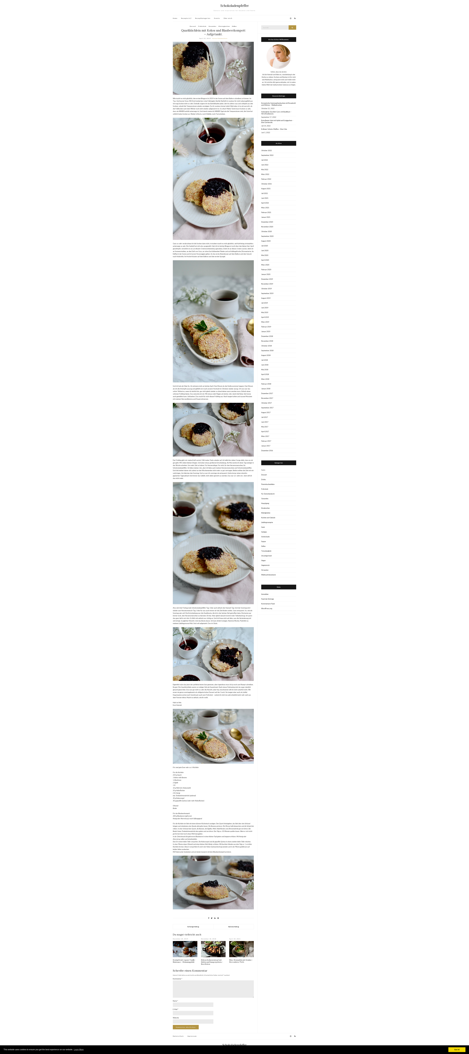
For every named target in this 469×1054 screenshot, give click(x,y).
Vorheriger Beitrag (193, 926)
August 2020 (266, 241)
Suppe (263, 541)
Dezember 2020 (267, 222)
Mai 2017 (264, 427)
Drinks (263, 479)
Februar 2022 (266, 179)
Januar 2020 (265, 274)
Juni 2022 (264, 165)
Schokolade (265, 537)
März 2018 (265, 379)
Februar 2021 (266, 212)
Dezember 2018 (267, 336)
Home (175, 18)
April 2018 (265, 374)
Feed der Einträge (267, 599)
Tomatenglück (266, 551)
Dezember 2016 (267, 451)
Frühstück (202, 26)
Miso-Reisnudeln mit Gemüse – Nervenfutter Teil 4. (241, 961)
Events (217, 18)
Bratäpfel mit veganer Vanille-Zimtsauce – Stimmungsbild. (184, 961)
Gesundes (212, 26)
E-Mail (175, 1009)
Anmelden (264, 594)
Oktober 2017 (266, 403)
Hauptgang (265, 503)
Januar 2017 (265, 446)
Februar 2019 (266, 327)
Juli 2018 (264, 360)
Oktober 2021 (266, 184)
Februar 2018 (266, 384)
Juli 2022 (264, 160)
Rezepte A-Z (186, 18)
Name (175, 1001)
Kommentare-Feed (268, 604)
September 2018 (267, 350)
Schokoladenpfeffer (234, 6)
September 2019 (267, 293)
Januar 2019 (265, 331)
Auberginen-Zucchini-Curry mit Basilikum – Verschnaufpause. (276, 113)
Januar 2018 (265, 389)
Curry (263, 470)
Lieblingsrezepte (267, 522)
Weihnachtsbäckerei (268, 575)
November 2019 (267, 284)
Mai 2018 (264, 370)
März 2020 (265, 265)
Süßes (234, 26)
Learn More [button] (79, 1050)
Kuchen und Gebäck (268, 518)
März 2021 (265, 208)
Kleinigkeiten (224, 26)
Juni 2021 (264, 198)
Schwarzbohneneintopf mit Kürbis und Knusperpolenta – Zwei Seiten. (212, 962)
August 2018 (266, 355)
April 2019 (265, 317)
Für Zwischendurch (268, 494)
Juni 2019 (264, 308)
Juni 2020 (264, 250)
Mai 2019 (264, 312)
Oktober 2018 (266, 346)
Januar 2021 (265, 217)
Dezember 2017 (267, 393)
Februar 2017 (266, 441)
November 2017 (267, 398)
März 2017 (265, 436)
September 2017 (267, 408)
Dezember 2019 (267, 279)
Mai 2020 (264, 255)
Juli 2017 (264, 417)
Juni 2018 (264, 365)
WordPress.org (266, 608)
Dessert (193, 26)
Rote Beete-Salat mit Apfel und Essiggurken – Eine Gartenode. (277, 121)
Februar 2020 (266, 270)
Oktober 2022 (266, 150)
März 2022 (265, 174)
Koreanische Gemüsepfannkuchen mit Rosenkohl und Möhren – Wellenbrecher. (278, 104)
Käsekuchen (265, 508)
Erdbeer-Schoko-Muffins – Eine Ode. (274, 129)
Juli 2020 (264, 246)
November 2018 (267, 341)
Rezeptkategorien (202, 18)
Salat (263, 527)
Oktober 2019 (266, 289)
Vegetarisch (265, 565)
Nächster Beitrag (233, 926)
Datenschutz (178, 1036)
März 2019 (265, 322)
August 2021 (266, 189)
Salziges (264, 532)
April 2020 (265, 260)
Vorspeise (264, 570)
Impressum (192, 1036)
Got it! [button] (457, 1050)
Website (176, 1018)
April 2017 (265, 431)
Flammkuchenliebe (267, 484)
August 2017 (266, 412)
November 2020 (267, 227)
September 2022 (267, 155)
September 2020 (267, 236)
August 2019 (266, 298)
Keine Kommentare (219, 38)
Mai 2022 (264, 169)
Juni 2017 (264, 422)
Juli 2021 (264, 193)
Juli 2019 (264, 303)
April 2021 (265, 203)
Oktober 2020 (266, 231)
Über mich (228, 18)
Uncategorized (266, 556)
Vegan (263, 560)
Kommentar (177, 979)
